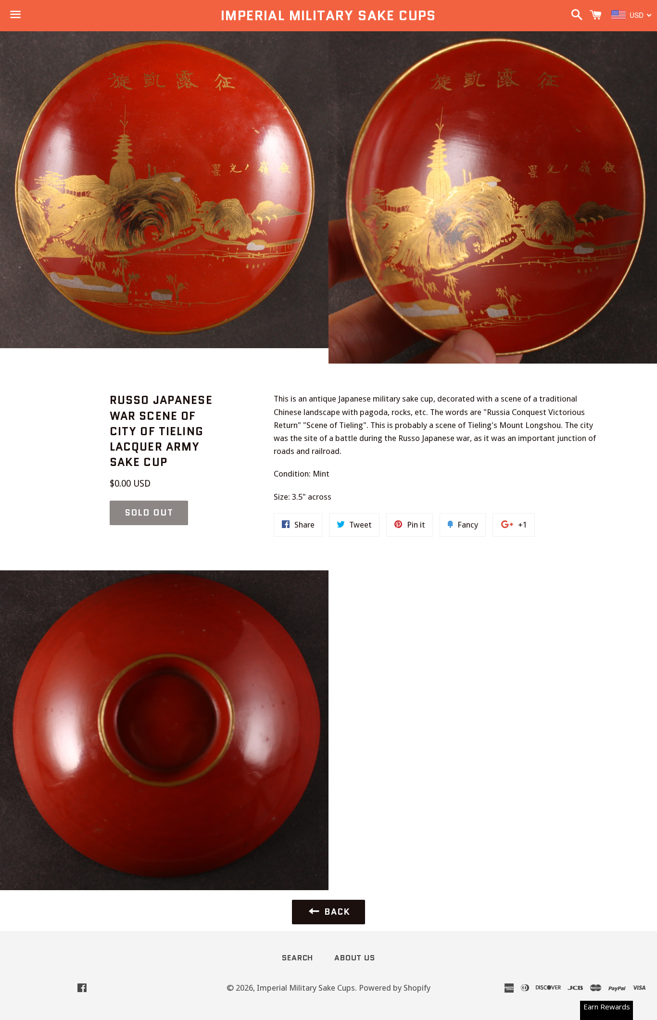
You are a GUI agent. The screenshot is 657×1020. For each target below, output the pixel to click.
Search (297, 957)
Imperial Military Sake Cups (328, 15)
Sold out (149, 512)
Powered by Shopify (394, 988)
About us (354, 957)
